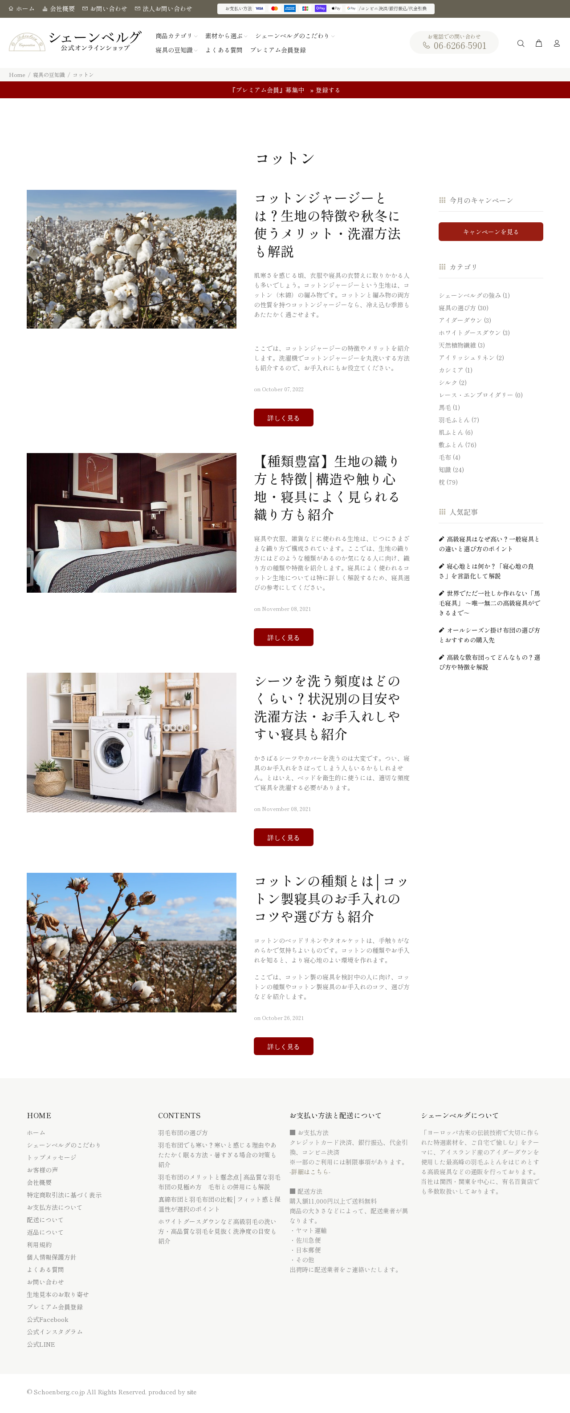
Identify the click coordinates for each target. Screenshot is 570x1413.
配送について (45, 1219)
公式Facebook (48, 1319)
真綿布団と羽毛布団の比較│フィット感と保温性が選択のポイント (219, 1204)
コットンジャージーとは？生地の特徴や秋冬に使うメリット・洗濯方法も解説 (327, 224)
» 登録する (325, 89)
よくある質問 (45, 1269)
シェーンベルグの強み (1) (474, 295)
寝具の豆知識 (49, 74)
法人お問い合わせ (166, 8)
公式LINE (41, 1344)
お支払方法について (55, 1207)
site (191, 1391)
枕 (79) (448, 482)
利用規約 (39, 1244)
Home (17, 74)
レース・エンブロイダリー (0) (481, 394)
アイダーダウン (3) (465, 320)
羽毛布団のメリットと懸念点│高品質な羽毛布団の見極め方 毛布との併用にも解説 (219, 1181)
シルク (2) (453, 382)
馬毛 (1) (449, 407)
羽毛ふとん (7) (459, 419)
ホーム (24, 8)
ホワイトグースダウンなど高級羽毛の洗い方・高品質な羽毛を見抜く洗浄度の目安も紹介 (217, 1231)
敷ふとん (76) (457, 444)
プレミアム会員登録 (55, 1306)
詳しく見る (284, 417)
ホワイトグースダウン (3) (474, 332)
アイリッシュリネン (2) (471, 357)
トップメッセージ (52, 1157)
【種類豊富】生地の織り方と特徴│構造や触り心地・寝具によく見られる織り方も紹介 (327, 487)
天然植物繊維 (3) (462, 345)
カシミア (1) (455, 369)
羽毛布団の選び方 (183, 1132)
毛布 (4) (449, 457)
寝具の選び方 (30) (464, 307)
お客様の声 (42, 1169)
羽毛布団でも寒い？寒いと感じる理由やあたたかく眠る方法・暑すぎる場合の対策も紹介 (217, 1154)
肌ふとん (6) (456, 432)
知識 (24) (451, 469)
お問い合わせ (107, 8)
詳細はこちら (310, 1171)
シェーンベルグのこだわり (64, 1144)
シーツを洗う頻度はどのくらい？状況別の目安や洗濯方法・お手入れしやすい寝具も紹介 (327, 707)
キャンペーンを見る (491, 231)
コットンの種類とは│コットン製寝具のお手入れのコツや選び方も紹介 (331, 898)
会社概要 (61, 8)
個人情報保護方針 (52, 1256)
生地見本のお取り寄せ (58, 1294)
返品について (45, 1232)
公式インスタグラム (55, 1331)
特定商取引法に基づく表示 (64, 1194)
